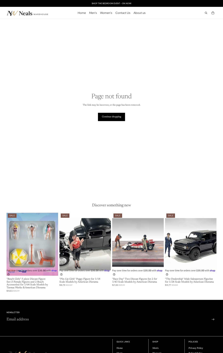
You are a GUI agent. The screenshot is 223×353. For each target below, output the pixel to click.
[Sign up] (213, 319)
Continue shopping (111, 117)
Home (120, 348)
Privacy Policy (196, 348)
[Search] (206, 12)
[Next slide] (106, 244)
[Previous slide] (64, 244)
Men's (155, 348)
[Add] (53, 271)
